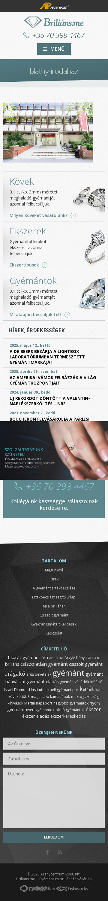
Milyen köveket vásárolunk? (39, 215)
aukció (94, 657)
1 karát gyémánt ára (27, 657)
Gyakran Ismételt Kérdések (53, 624)
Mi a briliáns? (54, 606)
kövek (13, 696)
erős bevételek (38, 674)
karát (87, 689)
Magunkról (54, 570)
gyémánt (68, 672)
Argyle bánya (75, 657)
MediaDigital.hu (35, 888)
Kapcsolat (54, 633)
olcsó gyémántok (70, 709)
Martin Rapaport (38, 703)
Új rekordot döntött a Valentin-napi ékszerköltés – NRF (50, 400)
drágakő (14, 673)
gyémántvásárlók (74, 681)
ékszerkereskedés (68, 716)
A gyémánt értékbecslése (54, 588)
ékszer (93, 709)
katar (99, 689)
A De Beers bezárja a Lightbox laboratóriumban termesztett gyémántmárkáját (47, 357)
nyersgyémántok (40, 709)
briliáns (12, 664)
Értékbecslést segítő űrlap (54, 597)
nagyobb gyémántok (70, 703)
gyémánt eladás (43, 681)
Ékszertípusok (24, 265)
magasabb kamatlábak (50, 696)
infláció (96, 681)
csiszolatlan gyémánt (44, 664)
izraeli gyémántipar (62, 689)
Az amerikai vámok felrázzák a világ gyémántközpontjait (53, 380)
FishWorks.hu (72, 888)
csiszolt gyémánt (86, 664)
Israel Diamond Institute (24, 689)
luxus (25, 696)
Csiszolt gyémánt (54, 615)
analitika (56, 657)
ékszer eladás (35, 716)
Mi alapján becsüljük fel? (36, 314)
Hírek (54, 579)
